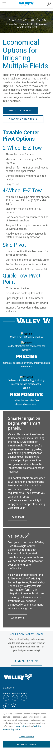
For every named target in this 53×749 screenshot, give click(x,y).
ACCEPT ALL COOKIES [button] (26, 744)
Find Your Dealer (20, 110)
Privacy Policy (20, 726)
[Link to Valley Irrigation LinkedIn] (6, 706)
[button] (49, 714)
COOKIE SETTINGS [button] (26, 736)
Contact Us (8, 688)
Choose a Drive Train (23, 119)
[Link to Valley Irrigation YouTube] (13, 706)
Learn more (18, 517)
